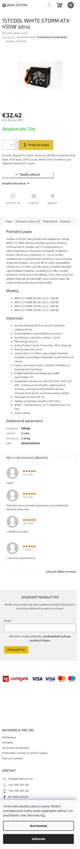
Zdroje (25, 428)
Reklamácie (9, 737)
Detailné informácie (14, 184)
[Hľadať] (49, 5)
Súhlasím (38, 839)
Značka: (16, 41)
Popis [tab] (9, 221)
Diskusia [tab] (65, 221)
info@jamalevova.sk (20, 779)
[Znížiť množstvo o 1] (17, 147)
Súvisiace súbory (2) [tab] (27, 221)
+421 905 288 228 (18, 785)
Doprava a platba (12, 758)
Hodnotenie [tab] (50, 221)
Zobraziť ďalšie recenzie (61, 572)
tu (43, 815)
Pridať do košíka (39, 145)
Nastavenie (38, 826)
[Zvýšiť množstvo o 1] (17, 142)
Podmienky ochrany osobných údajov (25, 753)
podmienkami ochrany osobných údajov (50, 638)
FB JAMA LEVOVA (18, 797)
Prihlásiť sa (16, 649)
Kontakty (7, 743)
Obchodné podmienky (15, 748)
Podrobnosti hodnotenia (52, 37)
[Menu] (71, 5)
